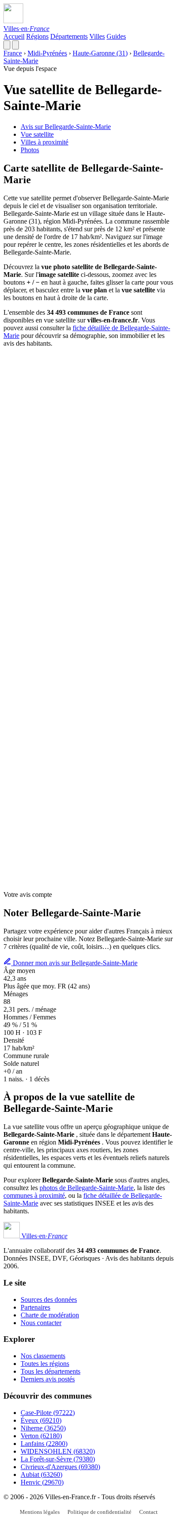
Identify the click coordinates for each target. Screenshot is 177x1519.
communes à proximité (34, 1195)
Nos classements (43, 1355)
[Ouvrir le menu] (15, 44)
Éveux (41, 1420)
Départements (69, 36)
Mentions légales (40, 1512)
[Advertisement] (88, 442)
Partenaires (35, 1307)
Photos (30, 149)
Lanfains (44, 1443)
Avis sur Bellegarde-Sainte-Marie (66, 126)
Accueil (13, 36)
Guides (116, 36)
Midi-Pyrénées (47, 53)
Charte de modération (50, 1315)
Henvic (42, 1482)
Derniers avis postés (48, 1379)
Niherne (43, 1428)
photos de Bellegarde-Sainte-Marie (87, 1187)
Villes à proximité (44, 142)
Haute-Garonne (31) (100, 53)
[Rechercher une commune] (6, 44)
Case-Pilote (48, 1412)
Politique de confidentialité (99, 1512)
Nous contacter (41, 1322)
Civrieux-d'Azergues (60, 1466)
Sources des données (49, 1299)
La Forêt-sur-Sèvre (58, 1459)
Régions (37, 36)
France (12, 53)
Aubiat (41, 1474)
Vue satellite (37, 134)
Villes (97, 36)
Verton (41, 1435)
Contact (148, 1512)
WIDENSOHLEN (58, 1451)
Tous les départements (50, 1371)
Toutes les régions (45, 1363)
